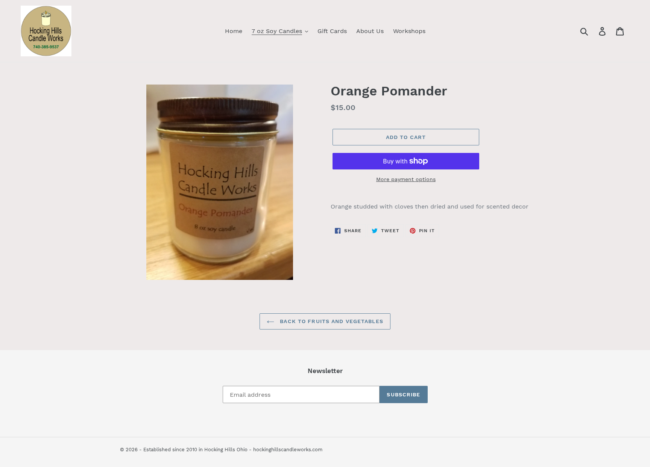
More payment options (406, 179)
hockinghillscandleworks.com (287, 449)
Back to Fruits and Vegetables (330, 321)
